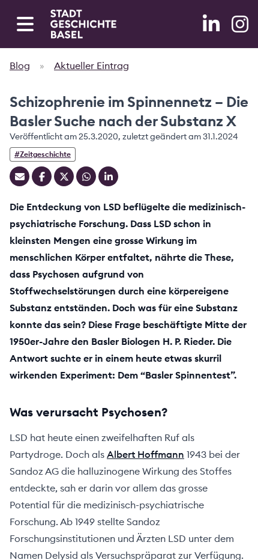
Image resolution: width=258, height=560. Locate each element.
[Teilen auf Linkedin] (108, 176)
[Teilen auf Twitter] (64, 176)
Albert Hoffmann (145, 454)
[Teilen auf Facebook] (42, 176)
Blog (20, 65)
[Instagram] (240, 24)
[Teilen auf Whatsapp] (86, 176)
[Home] (83, 24)
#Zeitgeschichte (42, 154)
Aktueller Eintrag (91, 65)
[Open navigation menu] (25, 24)
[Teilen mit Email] (19, 176)
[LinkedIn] (212, 24)
